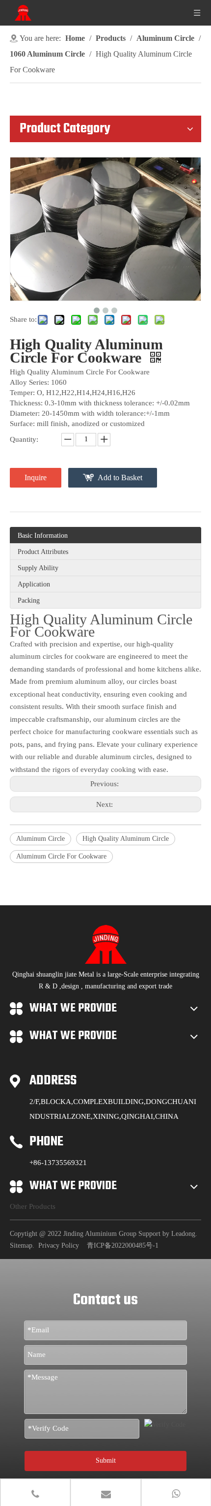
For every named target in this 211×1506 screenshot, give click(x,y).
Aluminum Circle (40, 838)
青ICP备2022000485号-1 (122, 1245)
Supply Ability (38, 568)
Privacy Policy (58, 1245)
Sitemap (21, 1245)
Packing (29, 600)
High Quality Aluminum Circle (125, 838)
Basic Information (43, 535)
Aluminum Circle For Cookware (61, 856)
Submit (106, 1460)
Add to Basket (120, 477)
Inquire (36, 477)
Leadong (183, 1233)
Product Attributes (43, 551)
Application (34, 584)
